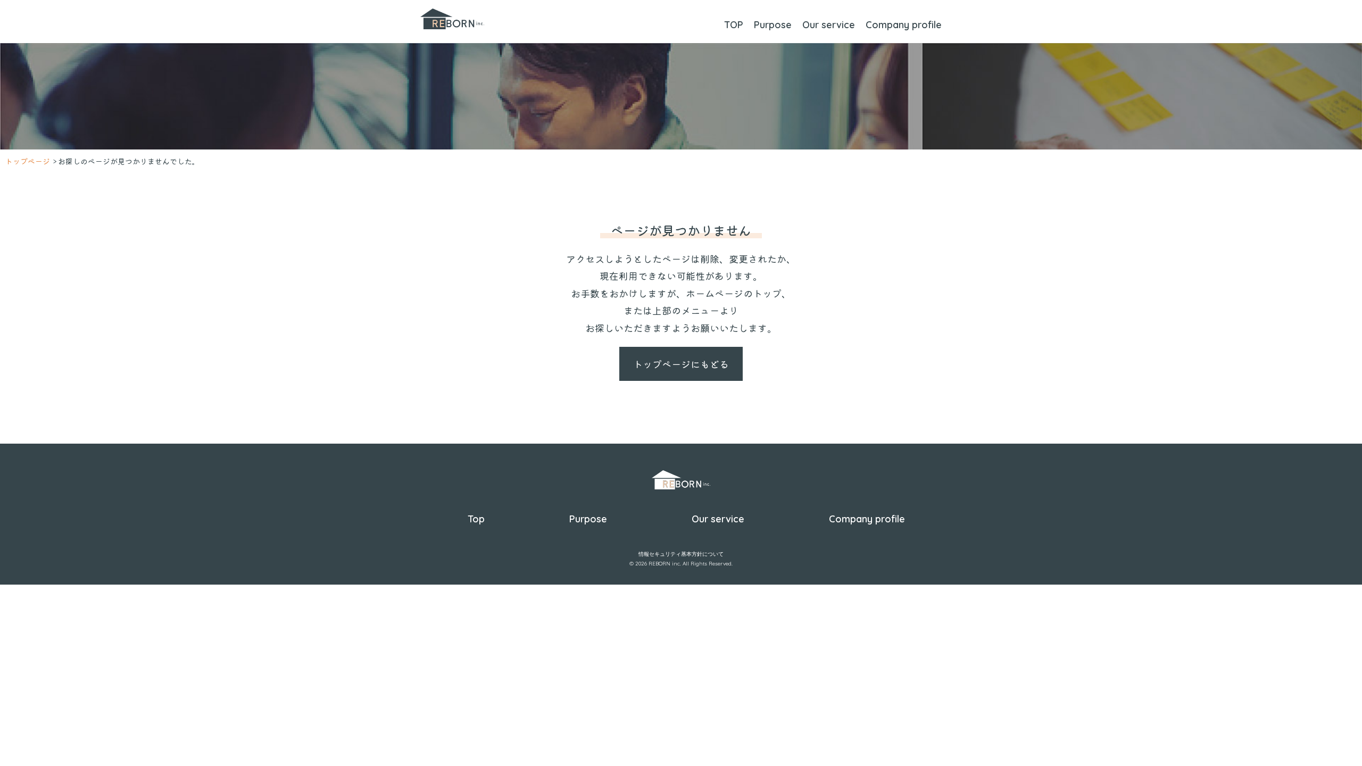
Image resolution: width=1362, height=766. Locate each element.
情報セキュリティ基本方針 (670, 554)
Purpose (773, 25)
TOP (733, 25)
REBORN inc (664, 563)
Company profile (904, 25)
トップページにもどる (681, 364)
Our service (828, 25)
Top (476, 519)
